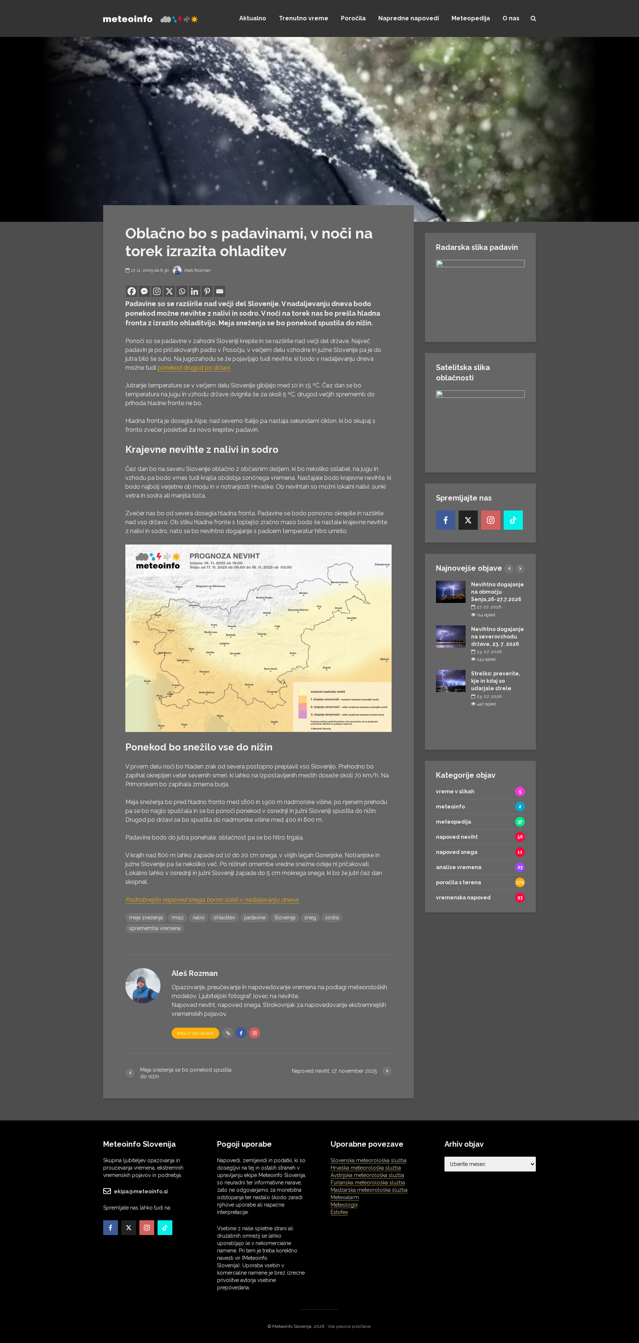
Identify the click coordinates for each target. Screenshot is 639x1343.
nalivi (198, 917)
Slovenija (284, 917)
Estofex (339, 1212)
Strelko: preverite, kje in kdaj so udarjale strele (495, 681)
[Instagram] (156, 291)
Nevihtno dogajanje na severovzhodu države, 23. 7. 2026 (497, 636)
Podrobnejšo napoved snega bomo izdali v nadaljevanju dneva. (212, 899)
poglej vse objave (195, 1033)
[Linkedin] (194, 291)
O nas (511, 18)
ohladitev (224, 917)
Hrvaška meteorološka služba (366, 1168)
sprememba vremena (154, 928)
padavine (255, 917)
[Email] (219, 291)
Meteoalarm (345, 1197)
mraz (178, 917)
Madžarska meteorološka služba (369, 1190)
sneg (310, 917)
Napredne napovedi (408, 18)
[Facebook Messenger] (144, 291)
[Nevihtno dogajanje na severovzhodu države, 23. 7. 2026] (451, 636)
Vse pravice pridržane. (350, 1326)
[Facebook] (131, 291)
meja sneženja (146, 917)
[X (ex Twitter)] (468, 520)
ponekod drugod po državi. (194, 367)
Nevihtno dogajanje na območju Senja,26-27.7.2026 (497, 591)
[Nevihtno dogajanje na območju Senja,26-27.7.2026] (451, 591)
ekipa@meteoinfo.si (141, 1191)
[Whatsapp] (181, 291)
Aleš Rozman (197, 270)
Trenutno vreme (303, 18)
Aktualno (252, 18)
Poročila (353, 18)
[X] (169, 291)
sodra (332, 917)
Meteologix (344, 1205)
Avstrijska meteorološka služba (367, 1175)
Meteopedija (471, 18)
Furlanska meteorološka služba (368, 1183)
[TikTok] (513, 520)
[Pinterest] (207, 291)
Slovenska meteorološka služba (368, 1160)
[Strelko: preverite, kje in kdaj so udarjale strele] (451, 681)
